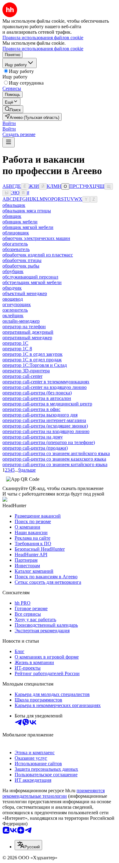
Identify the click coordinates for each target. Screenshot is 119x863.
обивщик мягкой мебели (27, 227)
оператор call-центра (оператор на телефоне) (48, 442)
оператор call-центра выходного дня (40, 414)
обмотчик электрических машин (36, 238)
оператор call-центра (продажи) (35, 448)
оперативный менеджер (27, 337)
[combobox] (28, 845)
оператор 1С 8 (17, 348)
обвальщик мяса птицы (26, 210)
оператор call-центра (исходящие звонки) (45, 425)
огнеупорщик (16, 304)
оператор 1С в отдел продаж (32, 359)
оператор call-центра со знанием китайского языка (54, 464)
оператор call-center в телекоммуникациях (45, 381)
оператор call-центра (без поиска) (37, 392)
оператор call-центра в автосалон (36, 398)
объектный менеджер (24, 293)
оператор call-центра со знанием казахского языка (54, 459)
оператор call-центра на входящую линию (45, 431)
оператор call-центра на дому (32, 436)
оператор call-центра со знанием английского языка (56, 453)
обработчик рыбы (20, 265)
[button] (9, 123)
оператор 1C (15, 343)
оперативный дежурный (27, 332)
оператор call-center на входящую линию (44, 387)
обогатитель (15, 243)
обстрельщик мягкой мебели (32, 282)
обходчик (12, 288)
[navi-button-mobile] (8, 142)
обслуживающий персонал (30, 276)
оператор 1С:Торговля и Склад (34, 365)
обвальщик (13, 205)
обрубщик (12, 271)
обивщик (11, 216)
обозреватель (16, 249)
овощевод (12, 299)
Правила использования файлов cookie (42, 48)
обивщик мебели (20, 221)
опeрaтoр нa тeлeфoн (24, 326)
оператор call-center (22, 376)
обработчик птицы (21, 260)
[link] (12, 109)
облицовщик (15, 232)
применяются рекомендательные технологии (53, 793)
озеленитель (15, 310)
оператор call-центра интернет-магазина (44, 420)
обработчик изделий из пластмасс (37, 254)
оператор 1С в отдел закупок (32, 354)
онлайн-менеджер (21, 321)
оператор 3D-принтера (26, 370)
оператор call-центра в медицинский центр (47, 403)
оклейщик (12, 315)
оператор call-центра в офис (31, 409)
